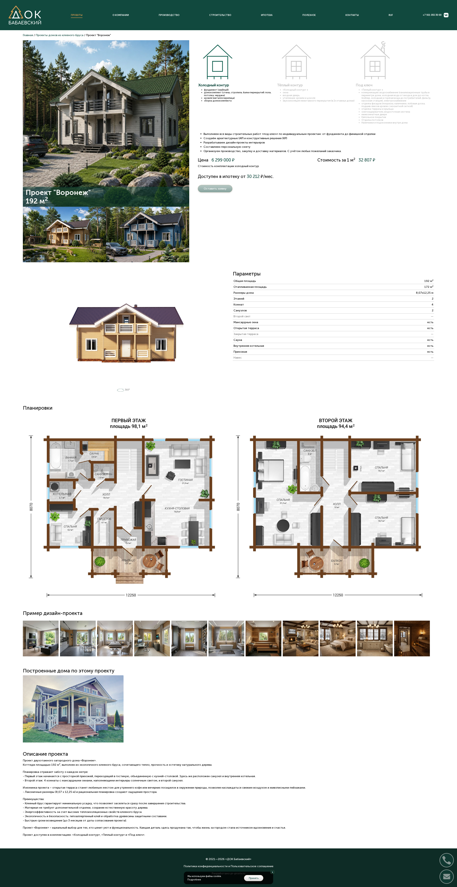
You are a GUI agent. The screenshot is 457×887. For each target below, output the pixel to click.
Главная (28, 35)
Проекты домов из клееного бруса (59, 35)
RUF (391, 15)
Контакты (352, 15)
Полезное (309, 15)
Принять (254, 878)
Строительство (220, 15)
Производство (169, 15)
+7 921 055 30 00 (432, 15)
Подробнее (194, 879)
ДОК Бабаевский (238, 859)
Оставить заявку (215, 188)
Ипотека (266, 15)
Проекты (76, 15)
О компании (120, 15)
